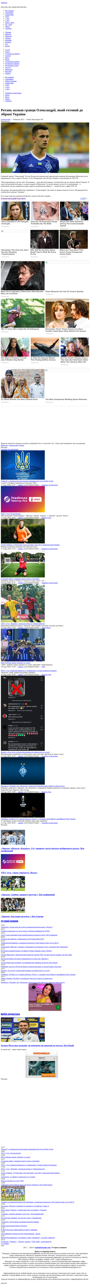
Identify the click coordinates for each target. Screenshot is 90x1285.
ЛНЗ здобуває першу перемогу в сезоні (15, 663)
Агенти (8, 56)
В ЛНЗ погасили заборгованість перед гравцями (19, 1230)
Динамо (8, 32)
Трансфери (9, 13)
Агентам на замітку (12, 54)
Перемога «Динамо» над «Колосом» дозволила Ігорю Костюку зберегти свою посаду (33, 786)
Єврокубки (9, 15)
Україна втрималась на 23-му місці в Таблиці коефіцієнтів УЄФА (25, 931)
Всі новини (9, 11)
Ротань (21, 445)
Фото (7, 58)
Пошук (8, 73)
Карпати (8, 36)
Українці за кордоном (13, 93)
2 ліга (7, 21)
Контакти (8, 69)
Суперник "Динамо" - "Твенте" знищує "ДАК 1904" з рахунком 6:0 (26, 1242)
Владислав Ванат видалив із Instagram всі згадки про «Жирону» (25, 959)
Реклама (8, 71)
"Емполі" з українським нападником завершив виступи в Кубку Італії (27, 481)
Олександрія (5, 119)
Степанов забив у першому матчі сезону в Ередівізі (20, 579)
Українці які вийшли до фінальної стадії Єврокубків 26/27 (22, 939)
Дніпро (8, 38)
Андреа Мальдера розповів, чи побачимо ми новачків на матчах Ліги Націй (29, 963)
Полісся (8, 42)
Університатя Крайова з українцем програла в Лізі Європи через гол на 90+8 (29, 943)
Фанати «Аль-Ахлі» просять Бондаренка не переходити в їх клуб (25, 752)
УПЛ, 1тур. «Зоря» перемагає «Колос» (19, 873)
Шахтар (8, 34)
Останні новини (9, 920)
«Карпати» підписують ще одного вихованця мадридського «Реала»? (27, 927)
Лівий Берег (46, 628)
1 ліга (7, 19)
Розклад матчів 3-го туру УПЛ (12, 1181)
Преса (7, 26)
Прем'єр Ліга (46, 518)
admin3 (20, 485)
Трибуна (8, 28)
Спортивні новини (12, 62)
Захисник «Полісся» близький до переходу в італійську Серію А (25, 1206)
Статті (7, 50)
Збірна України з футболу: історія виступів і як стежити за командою (26, 978)
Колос (7, 46)
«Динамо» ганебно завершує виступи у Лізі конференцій (28, 894)
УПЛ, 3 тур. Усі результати (11, 514)
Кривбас (8, 40)
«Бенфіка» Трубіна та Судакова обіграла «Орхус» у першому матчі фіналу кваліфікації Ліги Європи (38, 819)
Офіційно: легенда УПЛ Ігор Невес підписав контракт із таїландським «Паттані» (31, 967)
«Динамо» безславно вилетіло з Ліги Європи (22, 916)
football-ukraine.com (42, 1247)
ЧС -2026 (8, 24)
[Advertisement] (17, 1113)
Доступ (8, 67)
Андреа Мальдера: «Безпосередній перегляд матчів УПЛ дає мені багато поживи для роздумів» (36, 955)
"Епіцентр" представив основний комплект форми (20, 1222)
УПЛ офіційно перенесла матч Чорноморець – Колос (20, 1234)
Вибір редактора (10, 1014)
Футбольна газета (11, 65)
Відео (7, 60)
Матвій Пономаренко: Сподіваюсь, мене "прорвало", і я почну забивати (28, 1238)
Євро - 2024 (9, 22)
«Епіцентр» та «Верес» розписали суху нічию (18, 1177)
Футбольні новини (12, 64)
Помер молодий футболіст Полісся (14, 1226)
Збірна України (11, 81)
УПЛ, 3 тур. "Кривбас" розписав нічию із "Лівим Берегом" (23, 624)
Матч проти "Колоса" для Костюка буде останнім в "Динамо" (24, 1210)
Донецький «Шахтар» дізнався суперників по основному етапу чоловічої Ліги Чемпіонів (34, 947)
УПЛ (7, 17)
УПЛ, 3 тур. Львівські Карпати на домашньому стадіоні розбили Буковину (29, 671)
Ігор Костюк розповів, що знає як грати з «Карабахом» (21, 1218)
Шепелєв (4, 445)
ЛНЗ (43, 667)
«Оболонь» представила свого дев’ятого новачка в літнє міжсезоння (26, 1185)
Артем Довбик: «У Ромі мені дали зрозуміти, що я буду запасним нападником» (30, 545)
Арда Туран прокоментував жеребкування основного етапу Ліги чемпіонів (29, 935)
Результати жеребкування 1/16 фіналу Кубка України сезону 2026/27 (26, 951)
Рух (6, 44)
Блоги (7, 52)
